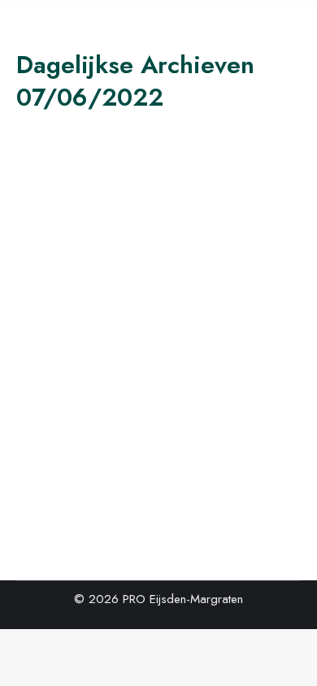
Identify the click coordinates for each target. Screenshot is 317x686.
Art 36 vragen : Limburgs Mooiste (139, 401)
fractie (52, 443)
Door (111, 443)
